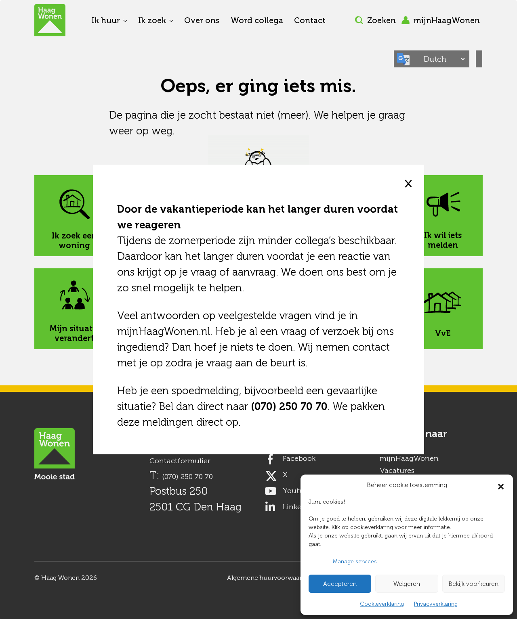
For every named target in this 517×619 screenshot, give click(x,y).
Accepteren (340, 584)
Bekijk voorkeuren (473, 584)
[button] (501, 485)
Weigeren (406, 584)
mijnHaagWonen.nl (163, 331)
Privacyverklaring (436, 603)
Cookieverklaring (382, 603)
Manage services (355, 561)
